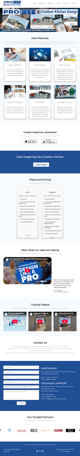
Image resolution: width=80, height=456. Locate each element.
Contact (74, 3)
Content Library (65, 102)
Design (57, 3)
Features (42, 3)
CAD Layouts (65, 65)
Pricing (50, 3)
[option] (9, 430)
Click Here (41, 164)
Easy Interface (15, 65)
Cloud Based (39, 65)
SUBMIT (21, 403)
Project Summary (15, 102)
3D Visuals (39, 102)
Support (65, 3)
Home (35, 3)
